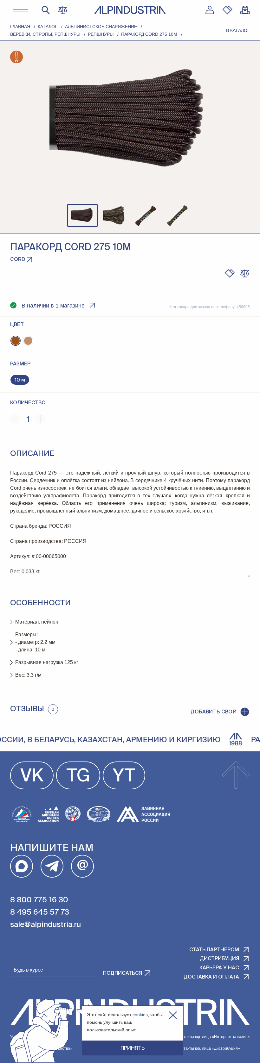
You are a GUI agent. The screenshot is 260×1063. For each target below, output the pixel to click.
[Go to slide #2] (114, 215)
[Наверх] (236, 775)
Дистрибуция (219, 958)
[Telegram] (52, 866)
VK (31, 777)
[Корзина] (245, 10)
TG (78, 777)
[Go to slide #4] (177, 215)
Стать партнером (214, 950)
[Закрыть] (173, 1015)
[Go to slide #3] (146, 215)
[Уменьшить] (15, 419)
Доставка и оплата (211, 977)
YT (124, 777)
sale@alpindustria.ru (45, 925)
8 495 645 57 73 (39, 912)
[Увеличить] (40, 419)
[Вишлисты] (227, 10)
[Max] (21, 866)
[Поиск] (45, 10)
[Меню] (20, 10)
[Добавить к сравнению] (245, 273)
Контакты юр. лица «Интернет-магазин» (213, 1037)
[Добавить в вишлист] (229, 273)
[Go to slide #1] (82, 215)
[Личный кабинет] (210, 10)
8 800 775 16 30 (39, 900)
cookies (140, 1014)
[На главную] (130, 10)
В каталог (238, 30)
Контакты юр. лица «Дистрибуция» (208, 1048)
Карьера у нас (219, 968)
